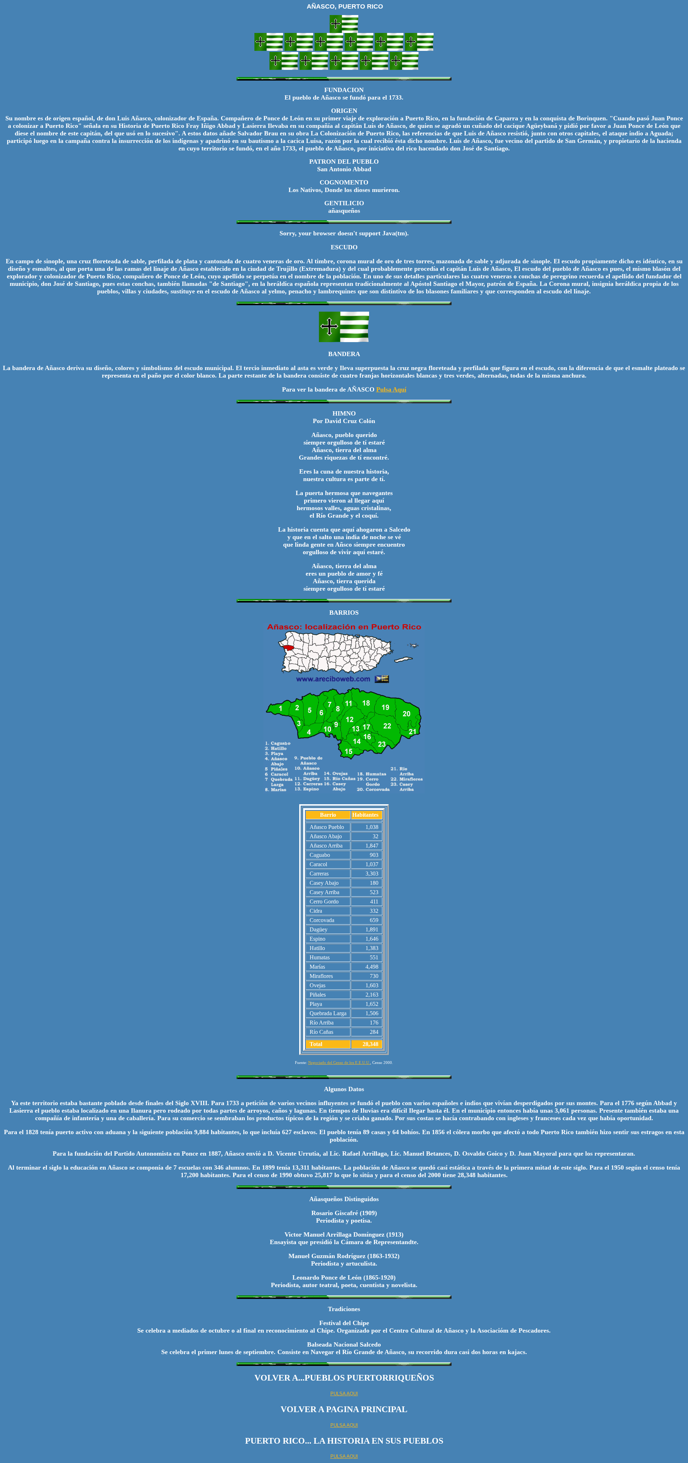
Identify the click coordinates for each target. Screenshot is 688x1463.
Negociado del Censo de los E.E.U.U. (339, 1063)
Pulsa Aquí (391, 389)
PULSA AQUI (344, 1393)
